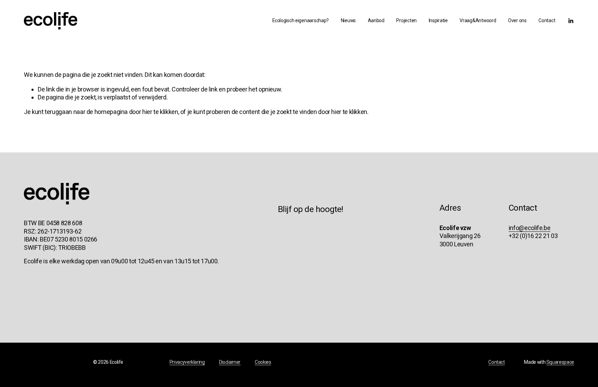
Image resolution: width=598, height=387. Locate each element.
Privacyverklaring (187, 362)
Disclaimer (230, 362)
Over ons (517, 20)
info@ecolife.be (530, 227)
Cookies (263, 362)
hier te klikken (160, 111)
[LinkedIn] (570, 20)
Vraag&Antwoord (478, 20)
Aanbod (376, 20)
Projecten (406, 20)
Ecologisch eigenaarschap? (300, 20)
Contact (546, 20)
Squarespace (560, 362)
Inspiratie (438, 20)
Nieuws (348, 20)
